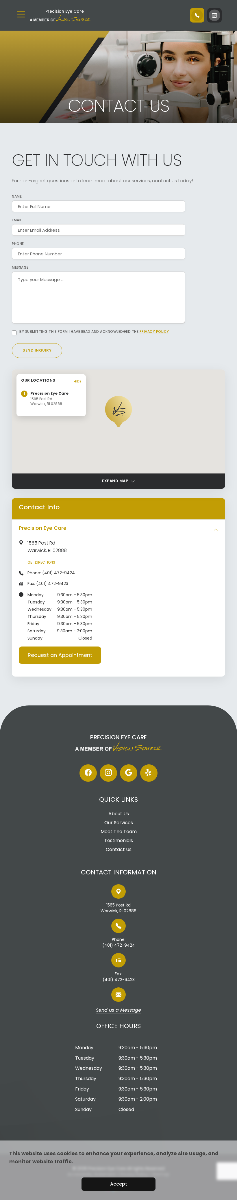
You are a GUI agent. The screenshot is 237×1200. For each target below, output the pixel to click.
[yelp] (149, 773)
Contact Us (119, 849)
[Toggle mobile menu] (21, 14)
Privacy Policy (154, 331)
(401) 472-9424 (58, 573)
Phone (18, 244)
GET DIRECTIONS (41, 562)
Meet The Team (119, 831)
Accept (118, 1184)
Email (17, 220)
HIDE (77, 381)
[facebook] (88, 773)
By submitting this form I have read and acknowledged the (94, 331)
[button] (118, 411)
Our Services (118, 822)
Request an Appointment (60, 655)
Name (17, 196)
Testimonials (118, 840)
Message (20, 267)
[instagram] (108, 773)
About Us (118, 813)
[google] (128, 773)
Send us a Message (118, 1010)
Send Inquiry (37, 350)
